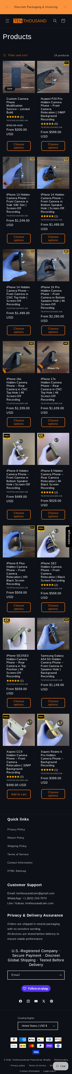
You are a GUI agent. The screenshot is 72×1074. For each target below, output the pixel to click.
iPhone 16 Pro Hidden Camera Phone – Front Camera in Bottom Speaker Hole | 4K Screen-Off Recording (53, 297)
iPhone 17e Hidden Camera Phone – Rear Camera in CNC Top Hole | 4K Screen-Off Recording (51, 389)
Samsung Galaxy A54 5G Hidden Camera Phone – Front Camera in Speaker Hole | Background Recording (52, 666)
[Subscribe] (60, 975)
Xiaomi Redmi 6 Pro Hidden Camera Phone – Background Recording (52, 758)
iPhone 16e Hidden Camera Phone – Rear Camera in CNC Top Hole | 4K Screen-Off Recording (17, 389)
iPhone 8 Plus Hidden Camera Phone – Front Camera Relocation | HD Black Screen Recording (17, 573)
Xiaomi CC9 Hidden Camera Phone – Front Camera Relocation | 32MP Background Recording (18, 762)
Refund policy (61, 1060)
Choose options (19, 146)
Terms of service (37, 1065)
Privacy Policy (16, 829)
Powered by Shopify (40, 1060)
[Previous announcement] (7, 7)
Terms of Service (18, 854)
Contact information (30, 1071)
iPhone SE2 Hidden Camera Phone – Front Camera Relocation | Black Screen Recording (53, 572)
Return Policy (15, 837)
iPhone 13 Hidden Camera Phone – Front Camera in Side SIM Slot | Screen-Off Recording (18, 203)
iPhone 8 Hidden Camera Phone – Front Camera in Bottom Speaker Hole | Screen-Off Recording (18, 479)
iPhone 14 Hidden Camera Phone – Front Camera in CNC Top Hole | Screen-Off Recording (18, 296)
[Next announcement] (65, 7)
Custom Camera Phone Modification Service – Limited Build (18, 105)
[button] (7, 21)
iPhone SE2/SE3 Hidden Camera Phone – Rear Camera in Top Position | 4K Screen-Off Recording (17, 666)
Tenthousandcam (21, 1060)
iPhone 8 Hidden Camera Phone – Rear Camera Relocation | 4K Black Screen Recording (52, 479)
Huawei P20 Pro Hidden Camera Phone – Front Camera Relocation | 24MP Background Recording (53, 109)
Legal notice (49, 1071)
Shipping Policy (17, 845)
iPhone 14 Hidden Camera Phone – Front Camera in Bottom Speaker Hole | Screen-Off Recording (52, 203)
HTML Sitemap (16, 870)
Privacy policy (18, 1065)
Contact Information (19, 862)
